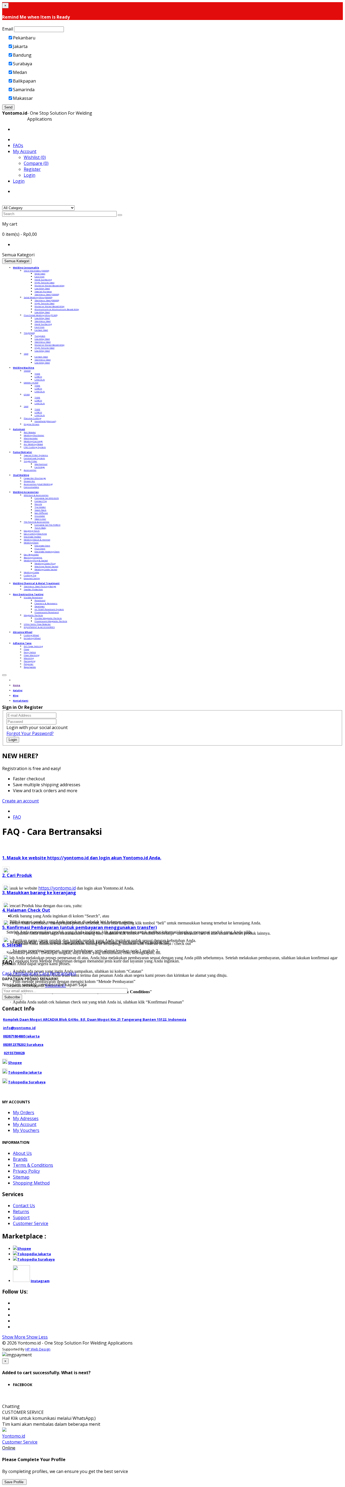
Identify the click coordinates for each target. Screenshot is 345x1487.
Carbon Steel (41, 329)
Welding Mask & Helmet (37, 539)
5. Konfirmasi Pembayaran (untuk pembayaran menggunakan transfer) (79, 927)
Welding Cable (31, 572)
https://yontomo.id (57, 888)
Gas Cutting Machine (35, 533)
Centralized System (34, 458)
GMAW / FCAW (31, 382)
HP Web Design (37, 1349)
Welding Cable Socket (45, 569)
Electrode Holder (32, 536)
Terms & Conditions (33, 1165)
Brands (20, 1159)
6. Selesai (12, 945)
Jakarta (20, 46)
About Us (22, 1153)
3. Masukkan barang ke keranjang (39, 893)
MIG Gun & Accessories (36, 495)
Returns (21, 1211)
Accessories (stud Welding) (38, 483)
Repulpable (30, 666)
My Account (24, 1124)
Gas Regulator (31, 554)
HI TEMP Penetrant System (49, 609)
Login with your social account (37, 727)
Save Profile (14, 1482)
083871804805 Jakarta (21, 1036)
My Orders (23, 1112)
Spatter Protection (33, 589)
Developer (39, 606)
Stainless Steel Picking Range (40, 586)
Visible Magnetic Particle (48, 618)
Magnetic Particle (33, 615)
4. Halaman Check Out (26, 910)
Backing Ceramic (33, 557)
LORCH (38, 376)
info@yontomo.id (19, 1027)
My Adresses (26, 1118)
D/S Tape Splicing (33, 646)
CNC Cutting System (35, 446)
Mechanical (40, 463)
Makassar (23, 98)
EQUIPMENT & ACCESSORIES (39, 626)
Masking (29, 657)
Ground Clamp (32, 578)
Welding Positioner (34, 435)
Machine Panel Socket (46, 566)
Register (32, 169)
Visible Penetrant (33, 597)
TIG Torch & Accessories (36, 521)
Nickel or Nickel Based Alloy (49, 285)
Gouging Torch (32, 530)
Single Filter (30, 461)
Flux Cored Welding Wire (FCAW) (40, 315)
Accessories (30, 469)
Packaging (29, 660)
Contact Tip (40, 500)
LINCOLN (39, 379)
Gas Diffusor (41, 512)
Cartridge (39, 466)
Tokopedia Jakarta (25, 1072)
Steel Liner (40, 518)
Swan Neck (40, 509)
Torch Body (40, 527)
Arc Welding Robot (33, 444)
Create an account (20, 801)
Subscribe (12, 997)
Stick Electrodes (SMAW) (36, 270)
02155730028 (14, 1052)
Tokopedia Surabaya (27, 1082)
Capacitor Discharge (35, 478)
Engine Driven (31, 424)
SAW (26, 353)
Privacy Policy (26, 1171)
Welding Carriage (33, 441)
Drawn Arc (29, 480)
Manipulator (31, 438)
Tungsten (39, 335)
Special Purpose (43, 291)
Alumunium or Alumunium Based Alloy (56, 309)
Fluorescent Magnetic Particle (50, 621)
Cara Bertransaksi (57, 973)
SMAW (27, 370)
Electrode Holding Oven (47, 551)
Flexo (26, 649)
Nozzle (38, 503)
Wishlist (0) (35, 157)
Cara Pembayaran (20, 973)
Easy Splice (30, 652)
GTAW (27, 394)
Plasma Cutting (32, 418)
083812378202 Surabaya (23, 1044)
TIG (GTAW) (29, 332)
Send (8, 107)
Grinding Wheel (32, 638)
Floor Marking (31, 655)
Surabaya (22, 64)
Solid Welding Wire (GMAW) (38, 297)
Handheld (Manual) (45, 421)
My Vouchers (26, 1130)
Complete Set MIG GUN (46, 497)
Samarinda (23, 90)
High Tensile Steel (44, 282)
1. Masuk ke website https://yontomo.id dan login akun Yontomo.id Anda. (81, 858)
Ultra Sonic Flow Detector (37, 623)
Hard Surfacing (43, 279)
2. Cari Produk (17, 875)
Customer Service (30, 1223)
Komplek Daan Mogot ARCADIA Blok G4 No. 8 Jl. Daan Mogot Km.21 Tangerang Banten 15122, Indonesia (94, 1019)
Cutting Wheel (31, 635)
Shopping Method (31, 1183)
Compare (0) (36, 163)
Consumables (31, 486)
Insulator (39, 515)
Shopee (15, 1062)
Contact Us (24, 1206)
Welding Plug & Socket (36, 560)
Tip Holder (40, 506)
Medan (20, 72)
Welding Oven (31, 542)
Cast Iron (39, 276)
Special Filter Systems (36, 455)
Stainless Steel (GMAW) (46, 300)
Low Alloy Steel (42, 288)
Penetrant (39, 600)
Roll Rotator (30, 432)
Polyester (28, 663)
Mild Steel (39, 273)
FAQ (17, 817)
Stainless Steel (42, 320)
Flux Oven (39, 548)
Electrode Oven (42, 545)
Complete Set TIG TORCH (47, 524)
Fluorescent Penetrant (46, 612)
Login (29, 175)
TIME (37, 373)
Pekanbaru (24, 38)
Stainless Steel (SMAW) (46, 294)
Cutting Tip (30, 575)
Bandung (22, 55)
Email (7, 29)
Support (21, 1217)
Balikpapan (24, 81)
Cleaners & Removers (45, 603)
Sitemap (21, 1177)
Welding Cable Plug (45, 563)
